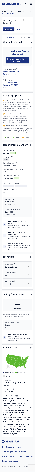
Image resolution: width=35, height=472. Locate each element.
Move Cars (6, 11)
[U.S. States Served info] (17, 396)
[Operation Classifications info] (22, 169)
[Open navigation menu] (31, 4)
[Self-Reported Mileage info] (22, 322)
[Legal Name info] (14, 264)
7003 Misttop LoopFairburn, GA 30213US (10, 85)
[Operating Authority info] (18, 175)
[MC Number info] (14, 281)
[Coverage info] (11, 380)
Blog (20, 456)
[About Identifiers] (31, 257)
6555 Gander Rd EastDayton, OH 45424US (11, 74)
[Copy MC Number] (28, 283)
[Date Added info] (14, 199)
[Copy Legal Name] (28, 266)
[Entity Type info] (12, 157)
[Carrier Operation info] (16, 163)
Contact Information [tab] (10, 37)
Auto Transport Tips (9, 452)
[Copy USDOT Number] (28, 275)
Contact (9, 29)
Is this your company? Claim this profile (16, 60)
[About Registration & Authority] (31, 145)
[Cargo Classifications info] (19, 183)
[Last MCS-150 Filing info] (19, 209)
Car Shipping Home (9, 456)
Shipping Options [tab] (25, 37)
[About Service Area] (31, 348)
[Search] (26, 4)
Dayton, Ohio (8, 391)
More (18, 29)
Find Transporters (8, 447)
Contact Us (29, 456)
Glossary (22, 452)
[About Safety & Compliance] (31, 294)
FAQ (19, 447)
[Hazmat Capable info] (16, 190)
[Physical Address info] (16, 69)
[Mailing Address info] (15, 80)
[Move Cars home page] (11, 4)
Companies (17, 11)
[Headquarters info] (14, 389)
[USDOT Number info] (15, 150)
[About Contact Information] (31, 42)
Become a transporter (10, 461)
